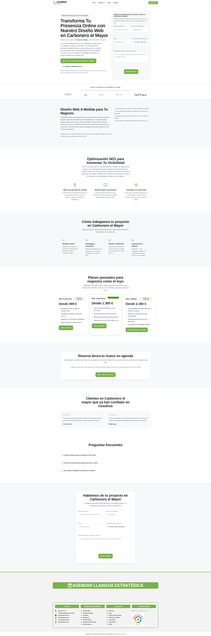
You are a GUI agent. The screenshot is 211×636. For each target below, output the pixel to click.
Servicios (100, 2)
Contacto (115, 2)
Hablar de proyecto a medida (137, 330)
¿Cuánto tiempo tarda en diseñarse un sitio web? (80, 455)
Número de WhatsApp (137, 26)
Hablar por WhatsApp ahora (73, 66)
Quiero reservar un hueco (105, 374)
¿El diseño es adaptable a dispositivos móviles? (79, 470)
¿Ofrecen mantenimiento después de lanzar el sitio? (81, 463)
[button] (101, 3)
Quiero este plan (66, 327)
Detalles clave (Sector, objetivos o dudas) (124, 51)
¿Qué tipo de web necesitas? (139, 38)
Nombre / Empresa (118, 26)
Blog (109, 2)
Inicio (94, 2)
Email (115, 38)
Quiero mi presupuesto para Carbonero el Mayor (78, 61)
